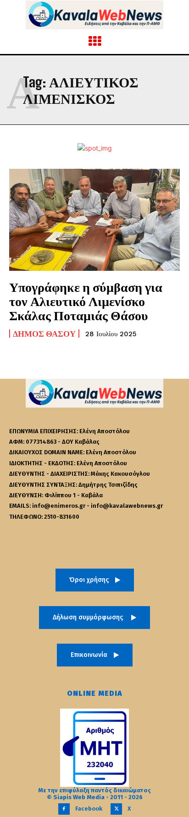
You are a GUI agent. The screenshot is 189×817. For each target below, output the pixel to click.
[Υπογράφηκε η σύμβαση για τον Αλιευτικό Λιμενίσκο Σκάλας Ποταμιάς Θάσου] (94, 220)
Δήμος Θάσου (44, 333)
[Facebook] (64, 809)
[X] (116, 809)
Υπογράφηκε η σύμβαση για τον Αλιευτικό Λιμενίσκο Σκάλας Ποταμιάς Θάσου (85, 301)
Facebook (88, 808)
